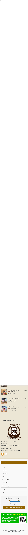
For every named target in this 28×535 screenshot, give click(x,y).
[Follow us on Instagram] (6, 454)
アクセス (4, 489)
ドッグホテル (5, 473)
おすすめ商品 (5, 482)
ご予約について (5, 476)
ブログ (3, 492)
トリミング (4, 470)
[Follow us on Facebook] (2, 454)
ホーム (3, 467)
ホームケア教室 (5, 479)
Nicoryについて (5, 486)
